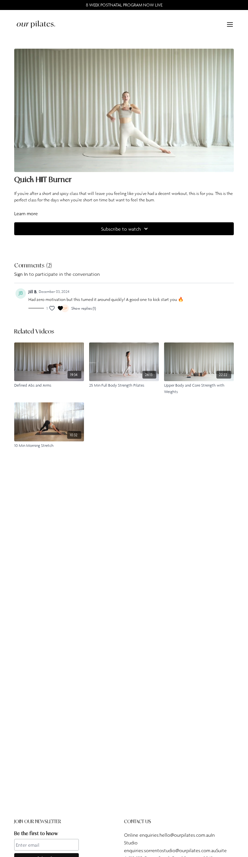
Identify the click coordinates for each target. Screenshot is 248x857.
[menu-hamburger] (230, 24)
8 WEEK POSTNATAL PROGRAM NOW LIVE (124, 4)
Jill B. (32, 291)
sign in (21, 274)
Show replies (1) (83, 308)
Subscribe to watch (121, 229)
